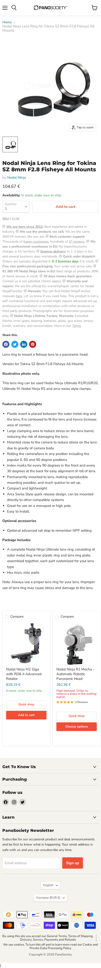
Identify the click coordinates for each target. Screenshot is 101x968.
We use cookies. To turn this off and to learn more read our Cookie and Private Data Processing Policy (50, 946)
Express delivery (52, 251)
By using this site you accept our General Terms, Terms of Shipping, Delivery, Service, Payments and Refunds (47, 938)
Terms (76, 326)
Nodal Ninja (16, 177)
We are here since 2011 (24, 226)
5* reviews (77, 241)
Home (7, 22)
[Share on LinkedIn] (23, 344)
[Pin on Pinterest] (32, 344)
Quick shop (26, 704)
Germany (48, 898)
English (48, 885)
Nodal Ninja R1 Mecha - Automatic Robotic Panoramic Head (75, 674)
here (19, 296)
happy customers (36, 241)
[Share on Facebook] (5, 344)
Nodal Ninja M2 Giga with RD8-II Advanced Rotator (24, 674)
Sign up (72, 863)
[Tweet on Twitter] (14, 344)
